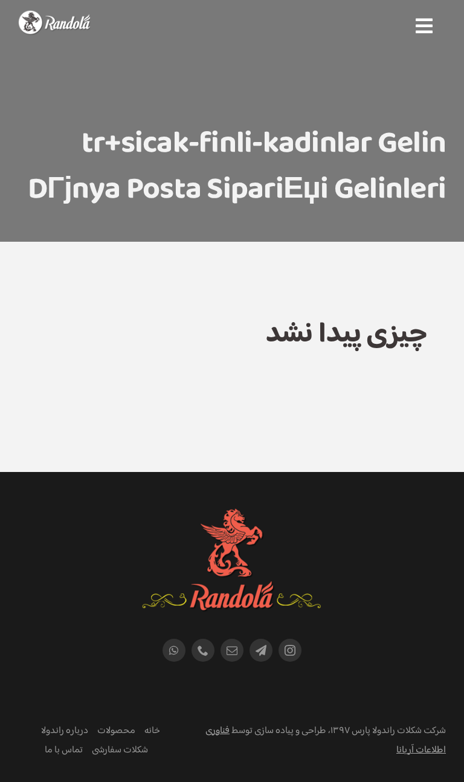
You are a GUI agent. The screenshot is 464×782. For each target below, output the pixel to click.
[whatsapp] (174, 650)
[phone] (203, 650)
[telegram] (261, 650)
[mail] (232, 650)
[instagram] (290, 650)
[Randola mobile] (54, 18)
